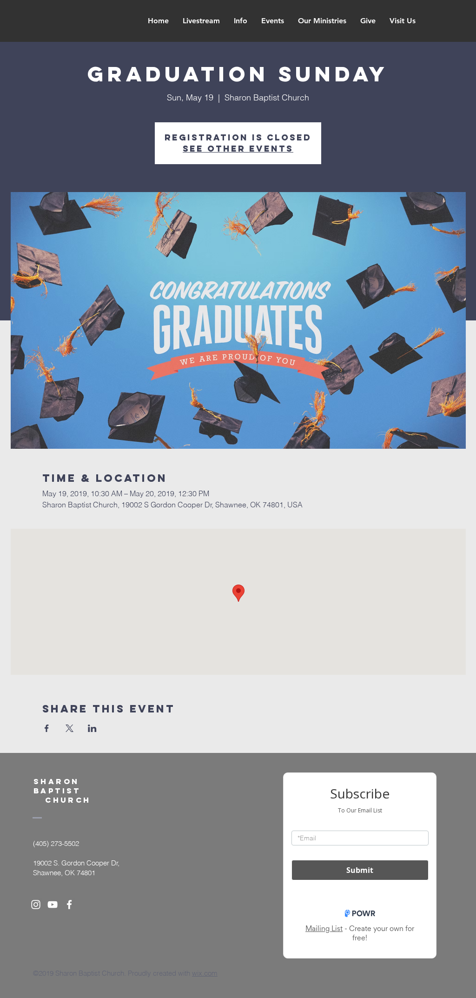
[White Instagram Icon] (36, 904)
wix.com (205, 973)
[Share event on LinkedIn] (92, 728)
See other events (238, 148)
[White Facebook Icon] (69, 904)
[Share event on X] (69, 728)
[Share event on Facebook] (46, 728)
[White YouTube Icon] (52, 904)
